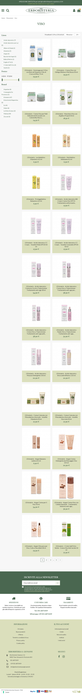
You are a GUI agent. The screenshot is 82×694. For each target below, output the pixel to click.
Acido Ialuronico (10, 40)
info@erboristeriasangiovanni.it (20, 667)
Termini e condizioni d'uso (20, 637)
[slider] (2, 80)
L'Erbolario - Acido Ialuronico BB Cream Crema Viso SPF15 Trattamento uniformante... (66, 201)
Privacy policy (20, 640)
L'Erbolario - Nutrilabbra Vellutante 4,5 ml (66, 158)
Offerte (20, 634)
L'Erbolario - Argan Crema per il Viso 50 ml (36, 503)
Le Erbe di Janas (10, 111)
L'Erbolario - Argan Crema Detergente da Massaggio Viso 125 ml (66, 461)
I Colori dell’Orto (10, 65)
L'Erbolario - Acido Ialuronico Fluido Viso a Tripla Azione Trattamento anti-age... (66, 332)
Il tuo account (61, 624)
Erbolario (8, 97)
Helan (6, 108)
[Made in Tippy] (76, 691)
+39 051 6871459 (15, 663)
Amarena (7, 51)
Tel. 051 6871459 (41, 611)
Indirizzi (61, 637)
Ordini (62, 632)
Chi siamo (21, 629)
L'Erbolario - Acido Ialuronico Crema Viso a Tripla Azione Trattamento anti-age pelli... (36, 332)
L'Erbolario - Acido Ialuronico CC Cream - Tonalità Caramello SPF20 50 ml (66, 244)
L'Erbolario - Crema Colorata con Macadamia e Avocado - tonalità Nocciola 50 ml (66, 417)
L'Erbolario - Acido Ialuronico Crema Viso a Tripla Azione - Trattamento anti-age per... (66, 288)
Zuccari (7, 116)
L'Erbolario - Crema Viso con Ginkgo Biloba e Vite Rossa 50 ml (66, 71)
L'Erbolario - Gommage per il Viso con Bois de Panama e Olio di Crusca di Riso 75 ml (36, 72)
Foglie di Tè (8, 62)
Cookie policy (20, 643)
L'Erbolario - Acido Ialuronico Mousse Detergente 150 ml (36, 374)
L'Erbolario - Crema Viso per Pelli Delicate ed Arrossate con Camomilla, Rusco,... (36, 115)
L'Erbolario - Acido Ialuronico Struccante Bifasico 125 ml (66, 374)
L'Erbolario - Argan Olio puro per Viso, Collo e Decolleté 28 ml (36, 547)
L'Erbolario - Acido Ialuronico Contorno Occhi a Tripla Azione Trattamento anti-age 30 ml (36, 288)
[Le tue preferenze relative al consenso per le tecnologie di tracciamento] (3, 692)
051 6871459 (14, 660)
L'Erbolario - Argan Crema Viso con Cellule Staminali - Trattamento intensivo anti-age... (66, 504)
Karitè (7, 68)
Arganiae (7, 89)
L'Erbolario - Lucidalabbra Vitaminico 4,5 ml (36, 158)
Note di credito (61, 634)
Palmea (7, 114)
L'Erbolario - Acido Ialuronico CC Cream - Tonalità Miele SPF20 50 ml (36, 244)
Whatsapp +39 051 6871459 (41, 614)
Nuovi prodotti (20, 632)
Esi (5, 105)
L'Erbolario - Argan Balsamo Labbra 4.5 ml (36, 460)
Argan (6, 54)
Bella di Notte (9, 59)
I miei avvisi (61, 640)
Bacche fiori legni (10, 56)
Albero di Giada (9, 48)
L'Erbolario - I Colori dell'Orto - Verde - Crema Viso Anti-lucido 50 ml (66, 548)
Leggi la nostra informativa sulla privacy (37, 591)
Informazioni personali (61, 629)
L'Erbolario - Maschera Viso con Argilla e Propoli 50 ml (66, 115)
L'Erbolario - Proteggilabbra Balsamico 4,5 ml (36, 200)
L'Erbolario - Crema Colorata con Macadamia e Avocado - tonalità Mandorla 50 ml (36, 417)
